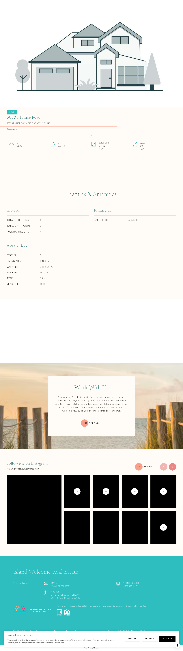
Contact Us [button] (91, 423)
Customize (149, 639)
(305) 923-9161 (130, 586)
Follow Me (145, 466)
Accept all (167, 639)
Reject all (132, 639)
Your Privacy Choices (91, 648)
